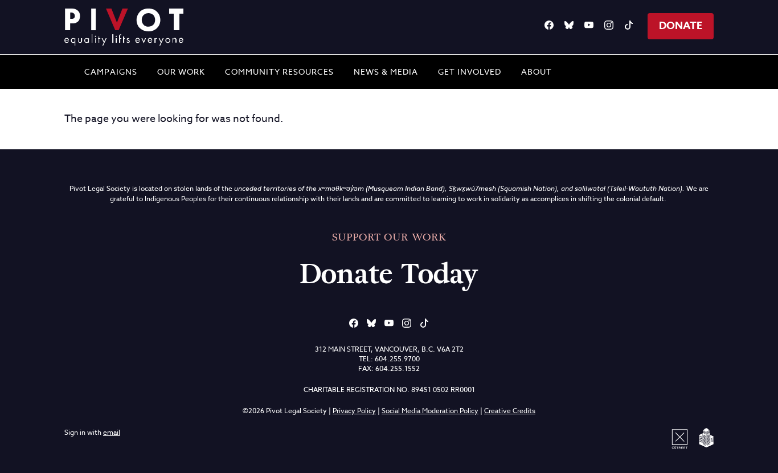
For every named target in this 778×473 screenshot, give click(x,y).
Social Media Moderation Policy (430, 410)
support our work (389, 237)
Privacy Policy (354, 410)
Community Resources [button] (279, 71)
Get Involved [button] (469, 71)
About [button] (536, 71)
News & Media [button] (386, 71)
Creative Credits (509, 410)
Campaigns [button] (110, 71)
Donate (680, 25)
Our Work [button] (181, 71)
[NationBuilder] (704, 438)
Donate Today (389, 274)
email (111, 432)
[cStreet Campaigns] (682, 438)
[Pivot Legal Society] (124, 27)
